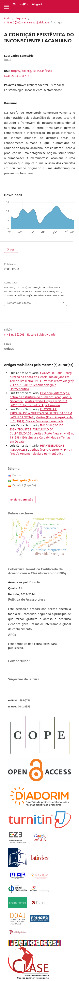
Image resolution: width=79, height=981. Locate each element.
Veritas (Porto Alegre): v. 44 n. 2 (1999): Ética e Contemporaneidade (41, 419)
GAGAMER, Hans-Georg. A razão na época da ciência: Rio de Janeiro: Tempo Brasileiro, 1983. (41, 377)
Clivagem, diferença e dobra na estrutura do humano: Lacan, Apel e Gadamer (41, 397)
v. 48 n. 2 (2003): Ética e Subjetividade (26, 22)
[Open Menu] (6, 6)
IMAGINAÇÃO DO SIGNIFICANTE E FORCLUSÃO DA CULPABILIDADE (37, 429)
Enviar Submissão (21, 499)
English (17, 475)
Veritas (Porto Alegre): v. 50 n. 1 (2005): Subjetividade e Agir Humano (38, 403)
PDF (12, 250)
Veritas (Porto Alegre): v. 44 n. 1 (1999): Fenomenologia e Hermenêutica (41, 451)
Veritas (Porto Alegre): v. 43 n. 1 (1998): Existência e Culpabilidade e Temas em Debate (42, 437)
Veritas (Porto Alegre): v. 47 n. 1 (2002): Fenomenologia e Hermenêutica (42, 385)
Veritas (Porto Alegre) (27, 4)
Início (7, 18)
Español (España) (24, 485)
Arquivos (21, 18)
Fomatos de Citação (19, 303)
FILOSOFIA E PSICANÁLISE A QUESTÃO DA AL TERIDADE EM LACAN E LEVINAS (41, 413)
